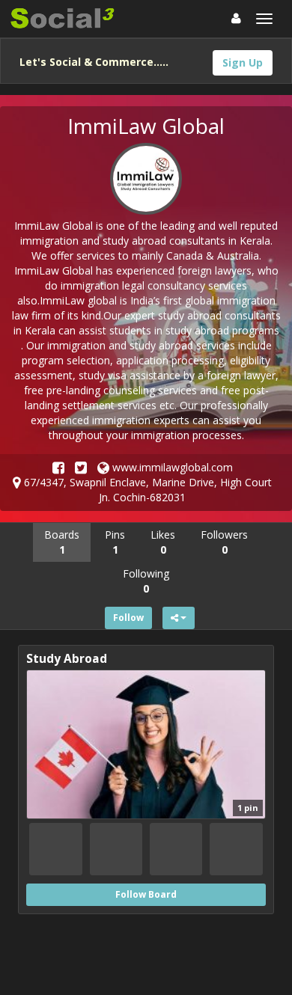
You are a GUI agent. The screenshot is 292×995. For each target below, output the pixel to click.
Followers (224, 542)
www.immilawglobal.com (171, 467)
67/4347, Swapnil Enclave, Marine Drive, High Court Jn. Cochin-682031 (146, 489)
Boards (61, 542)
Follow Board (146, 894)
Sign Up (242, 62)
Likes (162, 542)
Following (146, 581)
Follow (128, 617)
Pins (115, 542)
